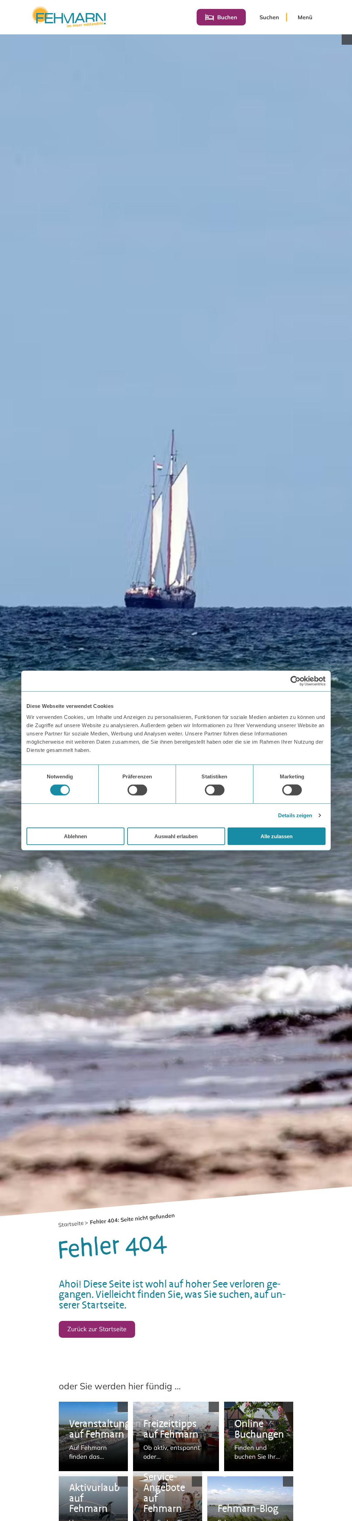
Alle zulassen (277, 836)
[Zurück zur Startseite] (69, 17)
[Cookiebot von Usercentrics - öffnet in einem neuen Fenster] (295, 681)
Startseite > (73, 1224)
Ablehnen (75, 836)
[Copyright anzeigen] (347, 39)
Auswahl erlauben (176, 836)
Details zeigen (295, 815)
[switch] (137, 790)
